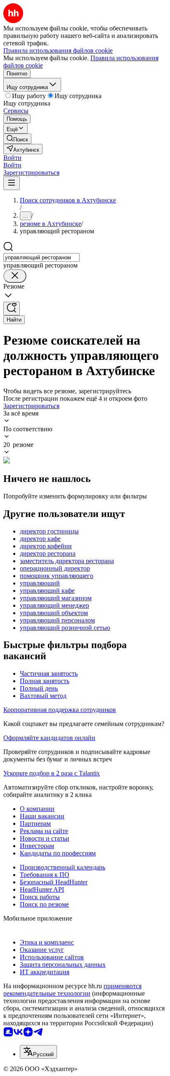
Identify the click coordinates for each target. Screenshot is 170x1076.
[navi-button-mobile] (11, 183)
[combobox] (41, 257)
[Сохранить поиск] (11, 308)
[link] (17, 139)
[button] (12, 157)
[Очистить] (14, 276)
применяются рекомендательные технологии (72, 989)
